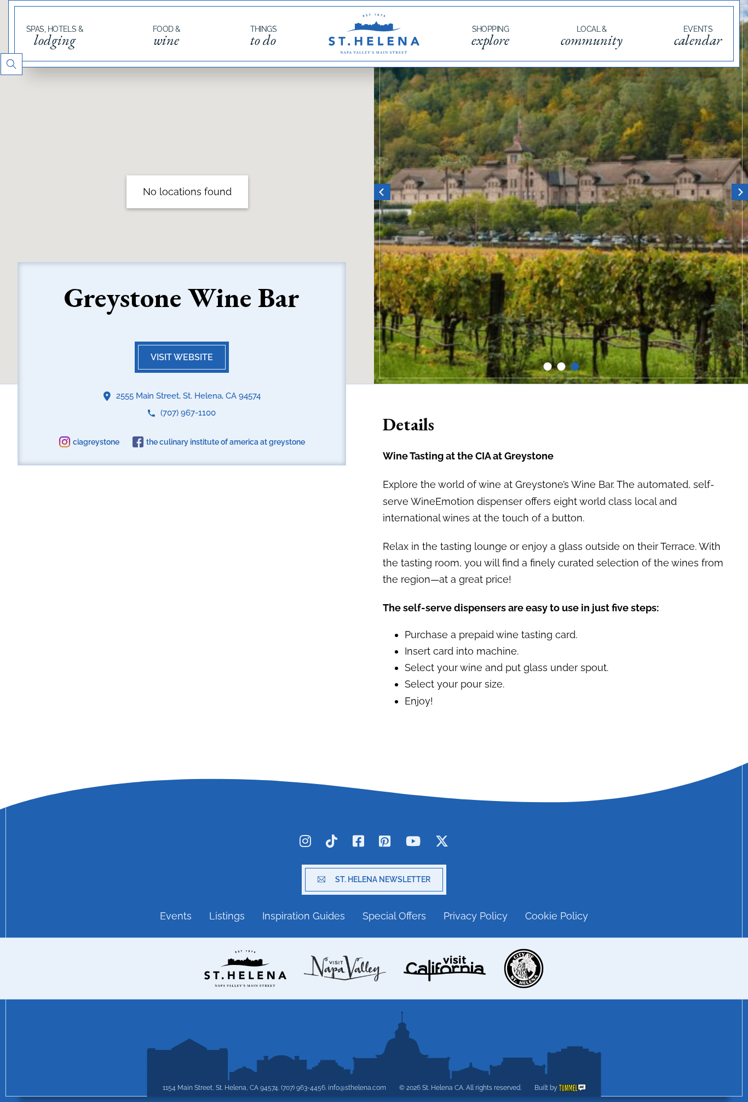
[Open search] (11, 64)
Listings (227, 916)
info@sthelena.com (357, 1088)
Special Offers (394, 916)
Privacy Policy (476, 916)
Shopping (490, 36)
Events (698, 36)
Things (263, 36)
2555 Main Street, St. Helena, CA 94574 (188, 395)
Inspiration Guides (303, 916)
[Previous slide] (382, 192)
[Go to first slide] (740, 192)
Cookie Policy (556, 916)
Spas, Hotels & (54, 36)
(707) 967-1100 (188, 412)
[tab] (547, 366)
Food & (166, 36)
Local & (592, 36)
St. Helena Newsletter (382, 879)
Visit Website (182, 356)
